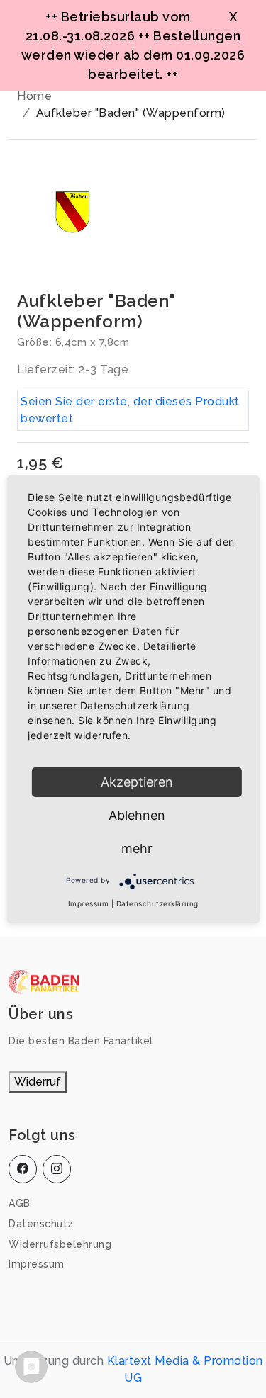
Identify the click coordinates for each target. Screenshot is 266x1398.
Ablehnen (137, 815)
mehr (137, 848)
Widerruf (37, 1081)
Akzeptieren (137, 781)
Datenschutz (41, 1223)
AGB (20, 1203)
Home (34, 96)
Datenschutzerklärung (157, 903)
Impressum (37, 1264)
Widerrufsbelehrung (60, 1244)
